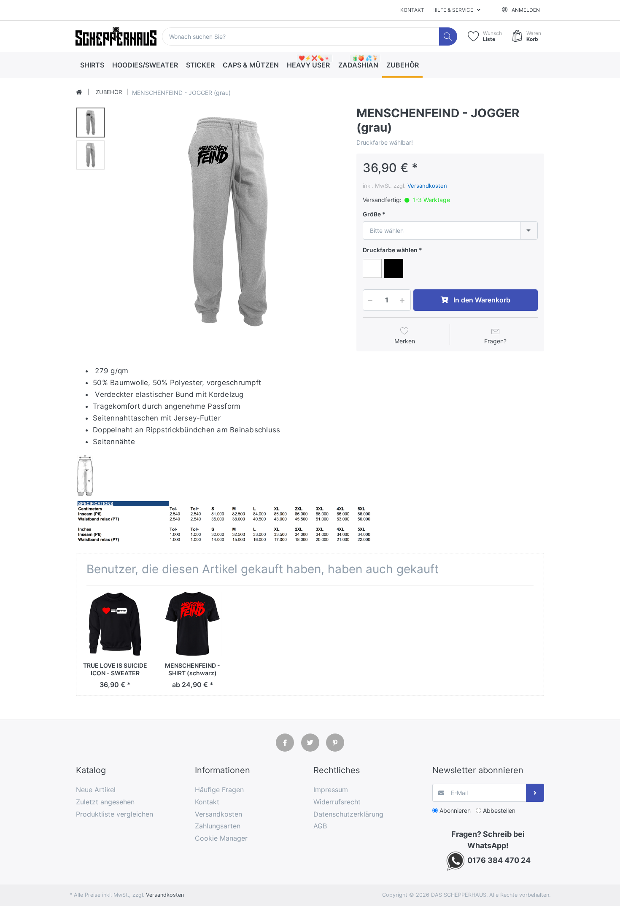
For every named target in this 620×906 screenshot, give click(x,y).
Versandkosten (427, 185)
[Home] (79, 92)
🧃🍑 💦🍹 (365, 58)
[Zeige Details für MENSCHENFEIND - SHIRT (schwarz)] (192, 624)
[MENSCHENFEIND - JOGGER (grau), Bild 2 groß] (90, 155)
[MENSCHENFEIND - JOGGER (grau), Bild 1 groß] (90, 122)
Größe (372, 214)
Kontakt (412, 10)
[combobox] (450, 230)
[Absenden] (535, 793)
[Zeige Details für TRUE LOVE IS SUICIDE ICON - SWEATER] (115, 624)
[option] (228, 221)
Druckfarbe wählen (390, 249)
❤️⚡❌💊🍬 (314, 58)
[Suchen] (448, 36)
